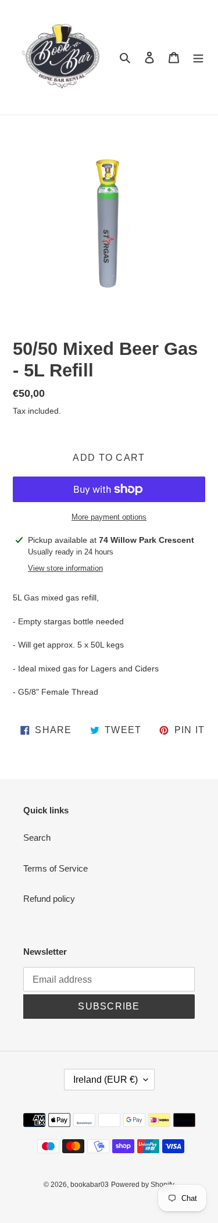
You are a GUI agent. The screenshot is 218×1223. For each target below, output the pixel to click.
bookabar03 (89, 1185)
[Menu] (198, 57)
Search (37, 837)
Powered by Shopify (142, 1185)
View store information (65, 568)
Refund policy (49, 899)
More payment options (109, 517)
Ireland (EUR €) (105, 1080)
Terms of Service (55, 868)
